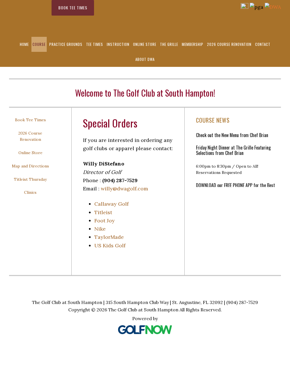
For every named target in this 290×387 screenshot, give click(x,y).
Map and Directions (30, 166)
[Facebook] (244, 7)
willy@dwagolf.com (124, 188)
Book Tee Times (72, 7)
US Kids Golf (109, 245)
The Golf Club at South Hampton (27, 18)
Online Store (30, 152)
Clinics (30, 192)
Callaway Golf (111, 204)
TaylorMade (109, 237)
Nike (100, 229)
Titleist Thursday (30, 179)
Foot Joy (104, 220)
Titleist (103, 212)
